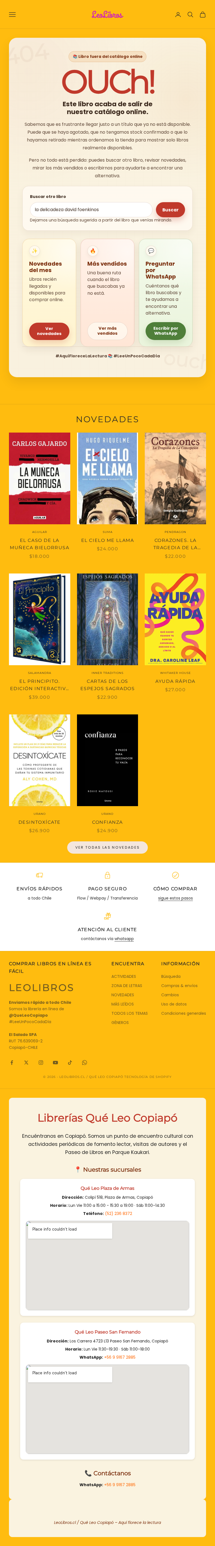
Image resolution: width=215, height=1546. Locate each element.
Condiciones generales (183, 1013)
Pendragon (175, 532)
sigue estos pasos (175, 898)
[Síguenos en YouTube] (55, 1062)
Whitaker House (175, 673)
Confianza (107, 822)
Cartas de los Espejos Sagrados (107, 685)
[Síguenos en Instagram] (41, 1062)
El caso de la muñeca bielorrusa (39, 544)
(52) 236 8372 (118, 1213)
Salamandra (39, 673)
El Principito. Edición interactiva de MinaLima (39, 686)
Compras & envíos (179, 985)
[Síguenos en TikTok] (70, 1062)
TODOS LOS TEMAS (129, 1013)
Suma (108, 532)
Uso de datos (174, 1004)
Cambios (170, 995)
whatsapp (124, 938)
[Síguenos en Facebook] (12, 1062)
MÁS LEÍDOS (122, 1004)
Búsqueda (171, 976)
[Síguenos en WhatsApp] (84, 1062)
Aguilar (39, 532)
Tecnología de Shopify (148, 1077)
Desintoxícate (39, 822)
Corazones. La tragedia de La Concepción (175, 545)
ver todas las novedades (107, 847)
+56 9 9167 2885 (119, 1357)
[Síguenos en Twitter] (26, 1062)
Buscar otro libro (48, 196)
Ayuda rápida (175, 681)
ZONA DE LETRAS (126, 985)
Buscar (170, 210)
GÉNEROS (120, 1022)
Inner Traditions (107, 673)
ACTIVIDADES (123, 976)
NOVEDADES (122, 995)
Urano (40, 814)
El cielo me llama (107, 540)
